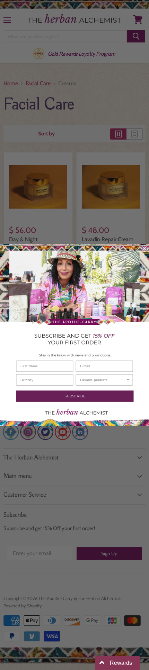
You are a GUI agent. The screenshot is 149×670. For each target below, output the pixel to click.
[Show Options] (128, 380)
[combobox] (103, 380)
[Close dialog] (144, 248)
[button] (74, 396)
